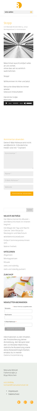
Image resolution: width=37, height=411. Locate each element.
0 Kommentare (20, 29)
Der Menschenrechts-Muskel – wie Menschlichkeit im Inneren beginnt (17, 221)
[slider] (29, 103)
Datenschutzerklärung (13, 355)
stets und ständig (11, 266)
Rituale (7, 262)
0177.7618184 (9, 382)
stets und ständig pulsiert (15, 269)
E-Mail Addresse (10, 322)
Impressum (13, 391)
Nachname (8, 314)
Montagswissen (9, 29)
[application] (18, 103)
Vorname (7, 308)
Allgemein (8, 255)
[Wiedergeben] (6, 103)
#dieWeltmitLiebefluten (14, 237)
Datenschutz (13, 394)
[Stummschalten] (25, 103)
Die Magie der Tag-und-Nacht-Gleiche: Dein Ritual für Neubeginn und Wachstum (17, 230)
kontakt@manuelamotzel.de (16, 385)
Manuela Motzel (11, 27)
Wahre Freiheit (10, 246)
